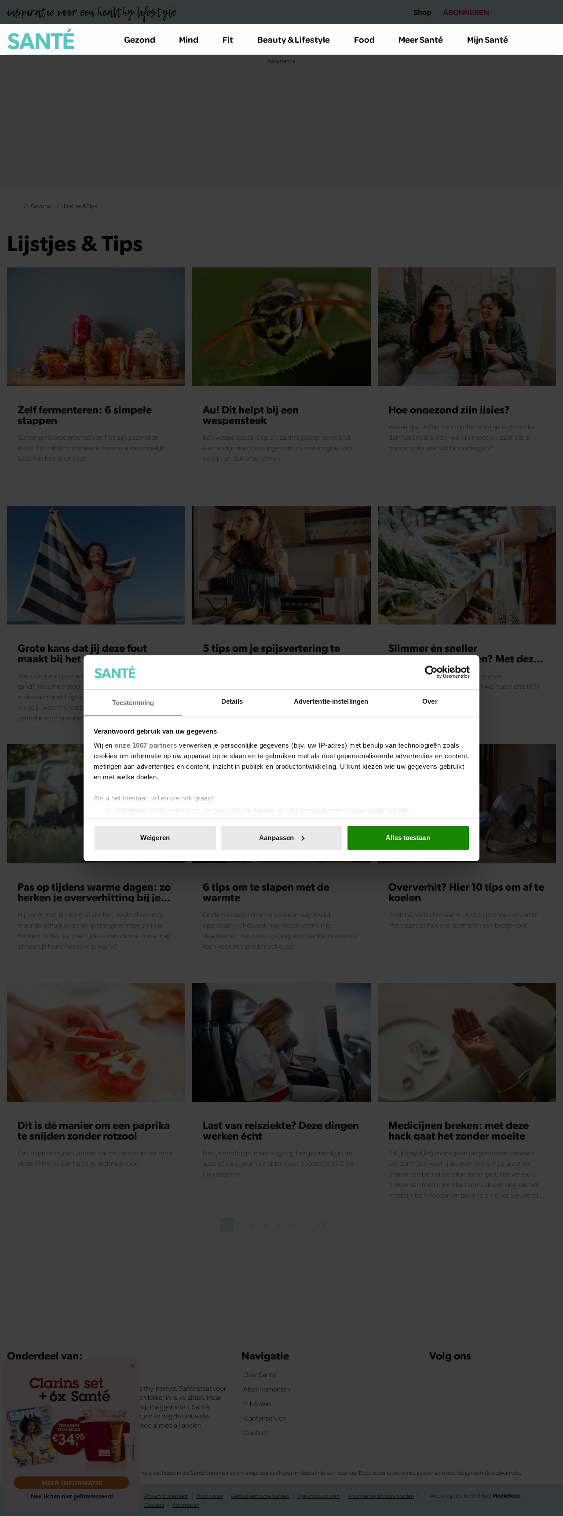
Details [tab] (232, 701)
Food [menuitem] (364, 39)
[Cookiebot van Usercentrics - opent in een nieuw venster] (431, 672)
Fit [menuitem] (228, 39)
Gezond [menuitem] (139, 39)
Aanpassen (276, 837)
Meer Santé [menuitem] (420, 39)
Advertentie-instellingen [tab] (331, 701)
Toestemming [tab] (133, 702)
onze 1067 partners (145, 745)
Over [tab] (429, 701)
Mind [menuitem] (188, 39)
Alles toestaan (408, 837)
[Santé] (41, 39)
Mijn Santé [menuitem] (487, 39)
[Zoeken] (549, 40)
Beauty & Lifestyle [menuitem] (293, 39)
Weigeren (155, 837)
